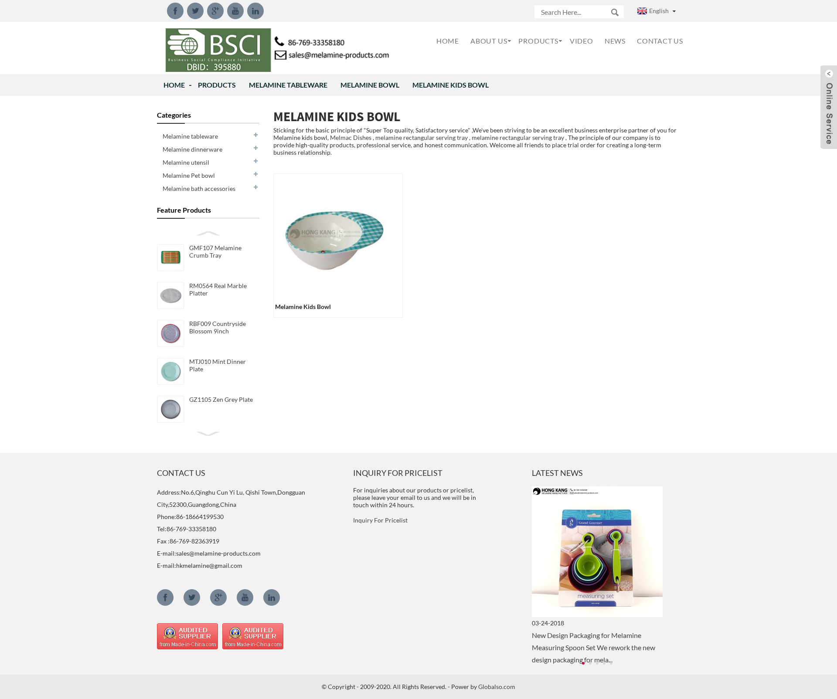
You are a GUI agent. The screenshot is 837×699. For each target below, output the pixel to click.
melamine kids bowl (303, 306)
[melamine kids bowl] (336, 235)
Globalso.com (496, 686)
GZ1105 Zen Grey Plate (221, 399)
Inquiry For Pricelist (380, 520)
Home (174, 85)
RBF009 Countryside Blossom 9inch (217, 327)
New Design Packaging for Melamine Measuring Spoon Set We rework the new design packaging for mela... (593, 647)
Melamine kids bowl (450, 85)
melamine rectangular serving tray (421, 137)
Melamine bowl (369, 85)
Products (217, 85)
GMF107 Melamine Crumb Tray (215, 251)
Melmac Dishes (350, 137)
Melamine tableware (288, 85)
